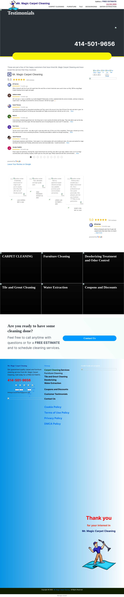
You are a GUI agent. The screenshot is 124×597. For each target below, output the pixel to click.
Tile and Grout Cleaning (18, 287)
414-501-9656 (94, 43)
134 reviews (30, 80)
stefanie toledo (17, 94)
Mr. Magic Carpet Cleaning (62, 589)
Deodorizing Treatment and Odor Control (101, 258)
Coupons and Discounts (101, 287)
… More (71, 111)
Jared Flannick (17, 136)
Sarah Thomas (17, 105)
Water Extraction (55, 287)
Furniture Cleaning (56, 256)
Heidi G (15, 115)
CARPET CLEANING (17, 256)
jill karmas (16, 84)
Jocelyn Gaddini (17, 147)
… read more (98, 233)
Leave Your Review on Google (19, 164)
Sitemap (47, 366)
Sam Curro (16, 126)
